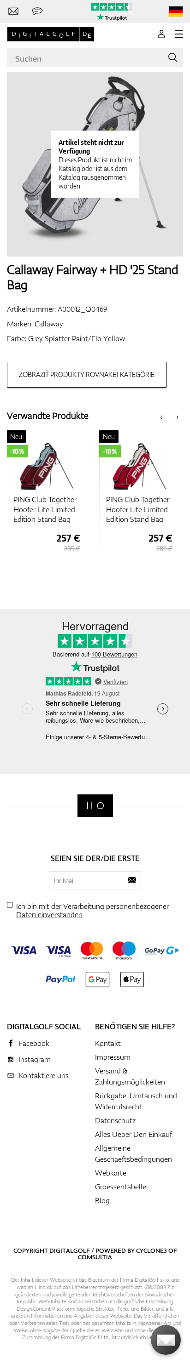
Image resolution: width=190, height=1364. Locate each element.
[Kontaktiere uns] (13, 11)
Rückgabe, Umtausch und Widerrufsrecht (136, 1101)
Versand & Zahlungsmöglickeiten (130, 1076)
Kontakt (108, 1043)
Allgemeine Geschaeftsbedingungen (133, 1153)
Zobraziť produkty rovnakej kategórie (86, 374)
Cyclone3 (151, 1250)
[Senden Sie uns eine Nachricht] (37, 11)
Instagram (34, 1059)
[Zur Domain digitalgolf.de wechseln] (175, 11)
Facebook (33, 1043)
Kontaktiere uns (43, 1075)
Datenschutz (115, 1120)
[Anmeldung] (161, 34)
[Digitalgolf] (95, 805)
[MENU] (179, 34)
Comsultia (95, 1257)
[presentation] (161, 416)
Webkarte (110, 1173)
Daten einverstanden (49, 914)
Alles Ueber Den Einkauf (133, 1134)
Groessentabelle (120, 1186)
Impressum (113, 1057)
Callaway (49, 324)
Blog (102, 1200)
